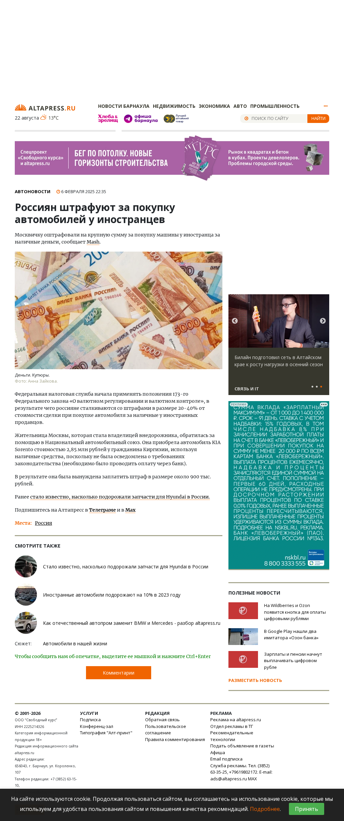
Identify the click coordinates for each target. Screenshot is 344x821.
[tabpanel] (278, 347)
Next (322, 321)
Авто (240, 106)
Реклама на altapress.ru (235, 720)
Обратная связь (162, 720)
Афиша (217, 752)
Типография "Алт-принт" (106, 733)
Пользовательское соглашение (165, 729)
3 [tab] (321, 387)
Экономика (214, 106)
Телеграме (102, 510)
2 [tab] (316, 387)
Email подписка (226, 759)
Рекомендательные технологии (231, 736)
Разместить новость (255, 680)
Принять (306, 809)
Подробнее (265, 809)
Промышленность (275, 106)
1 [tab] (312, 387)
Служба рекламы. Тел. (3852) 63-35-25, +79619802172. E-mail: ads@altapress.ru (241, 772)
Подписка (90, 720)
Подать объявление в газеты (242, 746)
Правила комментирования (175, 739)
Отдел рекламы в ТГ (231, 726)
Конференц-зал (96, 726)
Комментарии (118, 672)
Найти (318, 118)
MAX (252, 779)
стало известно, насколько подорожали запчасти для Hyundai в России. (120, 497)
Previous (234, 321)
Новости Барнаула (123, 106)
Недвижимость (174, 106)
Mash (93, 242)
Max (130, 510)
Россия (43, 523)
